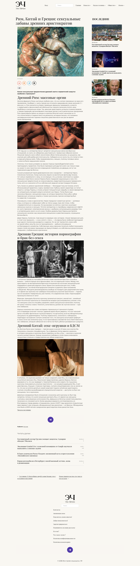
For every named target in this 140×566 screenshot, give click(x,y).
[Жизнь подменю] (123, 5)
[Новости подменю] (90, 5)
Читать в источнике (24, 410)
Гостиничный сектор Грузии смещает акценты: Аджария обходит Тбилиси (41, 440)
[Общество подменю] (115, 5)
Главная (78, 5)
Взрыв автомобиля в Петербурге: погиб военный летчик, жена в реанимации (43, 462)
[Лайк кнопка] (19, 88)
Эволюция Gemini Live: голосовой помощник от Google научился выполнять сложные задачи (44, 447)
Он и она (25, 426)
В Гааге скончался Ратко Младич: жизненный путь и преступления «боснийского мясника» (45, 455)
